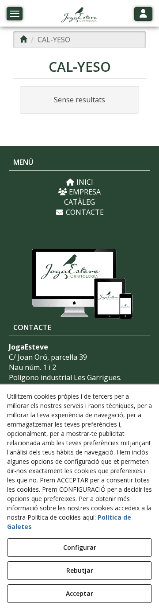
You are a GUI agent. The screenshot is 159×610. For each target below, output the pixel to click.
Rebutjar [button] (79, 570)
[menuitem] (79, 182)
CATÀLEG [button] (79, 202)
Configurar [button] (79, 547)
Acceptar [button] (79, 593)
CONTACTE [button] (84, 212)
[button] (79, 15)
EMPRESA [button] (84, 192)
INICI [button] (84, 182)
